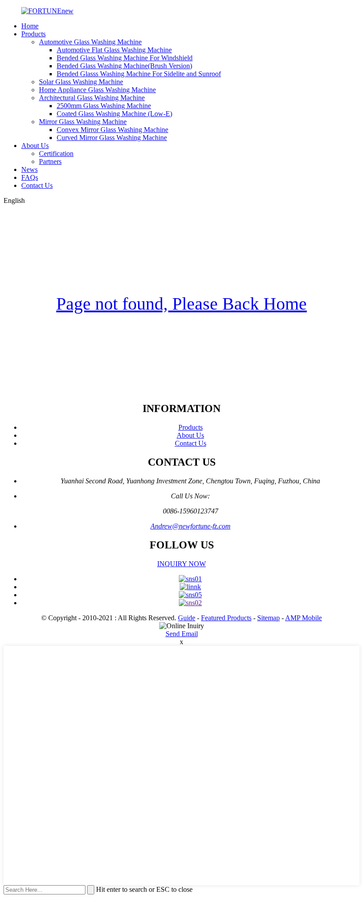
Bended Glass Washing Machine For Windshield (125, 58)
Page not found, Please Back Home (181, 304)
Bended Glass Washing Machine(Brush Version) (124, 66)
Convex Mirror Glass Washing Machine (112, 129)
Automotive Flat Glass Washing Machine (114, 50)
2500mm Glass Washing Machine (104, 105)
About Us (35, 145)
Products (33, 34)
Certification (56, 153)
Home (30, 26)
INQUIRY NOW (181, 564)
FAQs (29, 177)
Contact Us (37, 185)
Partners (50, 161)
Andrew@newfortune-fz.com (191, 526)
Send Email (182, 634)
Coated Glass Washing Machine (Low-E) (114, 113)
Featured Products (226, 618)
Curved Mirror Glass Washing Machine (112, 137)
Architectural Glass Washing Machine (92, 97)
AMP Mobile (303, 618)
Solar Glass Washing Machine (81, 82)
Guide (186, 618)
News (29, 169)
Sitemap (268, 618)
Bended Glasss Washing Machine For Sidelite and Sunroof (139, 74)
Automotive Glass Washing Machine (90, 42)
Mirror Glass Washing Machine (83, 121)
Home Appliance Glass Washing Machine (97, 89)
